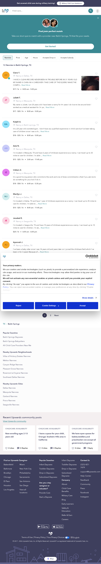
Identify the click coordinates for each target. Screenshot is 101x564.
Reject (18, 305)
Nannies (8, 58)
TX (4, 324)
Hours (35, 58)
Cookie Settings (49, 305)
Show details (87, 298)
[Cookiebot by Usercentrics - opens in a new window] (87, 256)
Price (18, 58)
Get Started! (50, 46)
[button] (96, 73)
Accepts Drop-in (49, 58)
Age (26, 58)
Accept (83, 305)
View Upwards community (14, 421)
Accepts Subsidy (67, 58)
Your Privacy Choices (56, 537)
